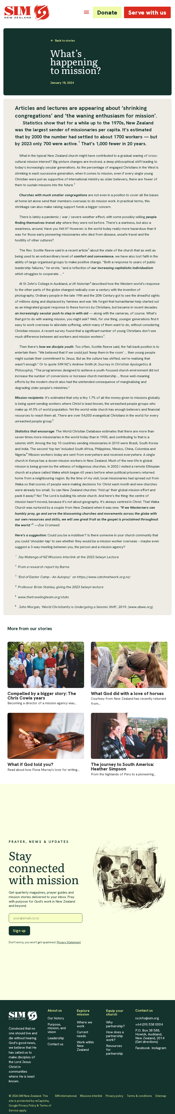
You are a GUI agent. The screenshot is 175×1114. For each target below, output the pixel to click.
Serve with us (147, 12)
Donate (107, 12)
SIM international (66, 1096)
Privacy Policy (27, 1105)
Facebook (142, 1048)
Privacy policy (114, 1096)
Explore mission (83, 1012)
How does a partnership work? (115, 1036)
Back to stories (65, 40)
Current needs (82, 1034)
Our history (56, 1018)
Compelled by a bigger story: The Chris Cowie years (41, 695)
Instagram (159, 1048)
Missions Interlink (91, 1096)
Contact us (55, 1044)
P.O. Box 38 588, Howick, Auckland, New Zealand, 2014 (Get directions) (149, 1036)
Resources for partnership (114, 1049)
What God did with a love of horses (127, 693)
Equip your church (114, 1012)
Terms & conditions (139, 1096)
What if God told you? (30, 764)
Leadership (56, 1038)
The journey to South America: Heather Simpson (122, 766)
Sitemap (160, 1096)
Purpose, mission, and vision (57, 1028)
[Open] (86, 12)
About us (55, 1010)
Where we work (84, 1024)
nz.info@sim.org (147, 1018)
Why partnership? (115, 1024)
